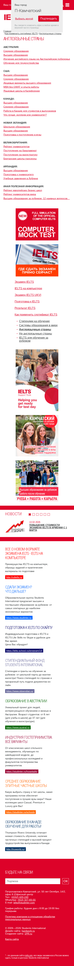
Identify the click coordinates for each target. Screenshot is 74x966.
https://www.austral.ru (18, 727)
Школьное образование (16, 126)
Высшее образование (15, 55)
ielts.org (29, 955)
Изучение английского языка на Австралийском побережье (36, 59)
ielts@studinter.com (24, 902)
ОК (65, 881)
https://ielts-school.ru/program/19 (24, 650)
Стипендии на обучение (34, 321)
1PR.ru (28, 933)
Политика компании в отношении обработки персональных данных (30, 918)
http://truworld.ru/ (15, 849)
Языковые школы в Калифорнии (21, 90)
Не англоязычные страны (35, 333)
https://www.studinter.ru (18, 617)
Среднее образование (16, 51)
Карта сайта (12, 939)
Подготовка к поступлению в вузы (22, 134)
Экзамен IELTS (24, 281)
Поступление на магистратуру (20, 154)
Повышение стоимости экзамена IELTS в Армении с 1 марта (48, 528)
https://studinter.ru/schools (20, 812)
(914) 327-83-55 (27, 899)
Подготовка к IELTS (27, 301)
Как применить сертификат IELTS (21, 33)
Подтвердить (48, 18)
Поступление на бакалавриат (20, 150)
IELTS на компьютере (28, 288)
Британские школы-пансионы (20, 158)
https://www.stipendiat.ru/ (19, 691)
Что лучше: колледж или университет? (25, 114)
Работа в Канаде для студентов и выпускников (29, 110)
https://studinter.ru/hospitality (21, 771)
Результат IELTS (25, 308)
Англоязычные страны (50, 33)
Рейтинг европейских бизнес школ (22, 190)
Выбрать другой (24, 18)
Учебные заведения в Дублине (20, 178)
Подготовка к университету (18, 174)
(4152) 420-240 (19, 897)
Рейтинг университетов (16, 146)
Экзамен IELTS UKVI (28, 295)
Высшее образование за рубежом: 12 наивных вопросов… (36, 198)
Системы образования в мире (38, 325)
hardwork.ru (28, 930)
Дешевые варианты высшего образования (27, 83)
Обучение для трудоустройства (21, 63)
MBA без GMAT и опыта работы (21, 86)
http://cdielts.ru (14, 577)
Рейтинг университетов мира (19, 194)
